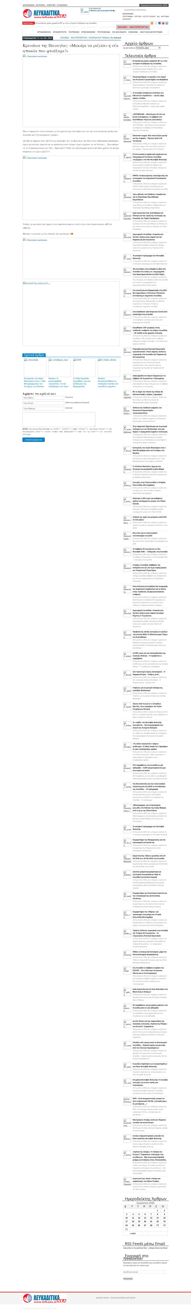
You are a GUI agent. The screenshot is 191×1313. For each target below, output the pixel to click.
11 (133, 1218)
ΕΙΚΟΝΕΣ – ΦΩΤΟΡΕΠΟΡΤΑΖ (133, 27)
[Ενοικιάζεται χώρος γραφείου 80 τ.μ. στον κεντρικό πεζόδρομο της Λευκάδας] (127, 67)
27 (145, 1225)
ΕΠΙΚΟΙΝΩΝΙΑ (29, 5)
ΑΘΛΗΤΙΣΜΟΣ (107, 27)
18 (133, 1221)
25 (133, 1225)
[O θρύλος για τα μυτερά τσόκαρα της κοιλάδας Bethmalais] (127, 694)
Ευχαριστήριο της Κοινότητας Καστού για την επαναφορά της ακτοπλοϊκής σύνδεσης (150, 896)
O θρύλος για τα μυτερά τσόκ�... (102, 11)
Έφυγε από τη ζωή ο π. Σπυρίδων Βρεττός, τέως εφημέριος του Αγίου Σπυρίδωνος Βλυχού (147, 706)
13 (145, 1218)
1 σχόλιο (150, 714)
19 (139, 1221)
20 (145, 1221)
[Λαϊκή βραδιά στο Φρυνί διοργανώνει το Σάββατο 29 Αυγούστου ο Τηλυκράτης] (127, 382)
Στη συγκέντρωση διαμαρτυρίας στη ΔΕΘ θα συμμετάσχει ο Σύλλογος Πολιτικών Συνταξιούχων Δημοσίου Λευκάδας (150, 293)
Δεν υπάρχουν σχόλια (150, 69)
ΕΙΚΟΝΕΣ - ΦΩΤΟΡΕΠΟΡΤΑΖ (73, 38)
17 (126, 1221)
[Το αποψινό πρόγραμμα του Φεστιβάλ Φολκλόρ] (127, 262)
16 (164, 1218)
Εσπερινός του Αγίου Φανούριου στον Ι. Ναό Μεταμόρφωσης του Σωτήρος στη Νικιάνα (149, 450)
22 (158, 1221)
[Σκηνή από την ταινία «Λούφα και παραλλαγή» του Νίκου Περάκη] (127, 1185)
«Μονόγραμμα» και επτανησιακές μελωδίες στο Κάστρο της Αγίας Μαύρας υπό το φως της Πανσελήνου (149, 808)
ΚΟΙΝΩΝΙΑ (133, 32)
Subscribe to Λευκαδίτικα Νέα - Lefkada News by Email (145, 1248)
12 (139, 1218)
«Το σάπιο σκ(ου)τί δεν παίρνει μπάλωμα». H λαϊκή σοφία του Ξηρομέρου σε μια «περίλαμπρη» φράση (150, 746)
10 (126, 1218)
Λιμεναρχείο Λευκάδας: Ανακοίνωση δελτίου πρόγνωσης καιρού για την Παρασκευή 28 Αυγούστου (148, 237)
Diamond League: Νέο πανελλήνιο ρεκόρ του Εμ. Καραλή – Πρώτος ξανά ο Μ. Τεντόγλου (150, 138)
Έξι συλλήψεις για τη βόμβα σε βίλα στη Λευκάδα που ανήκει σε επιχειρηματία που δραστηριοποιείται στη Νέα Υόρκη (149, 271)
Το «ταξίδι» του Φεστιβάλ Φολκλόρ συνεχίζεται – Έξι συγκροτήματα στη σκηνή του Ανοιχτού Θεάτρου (148, 725)
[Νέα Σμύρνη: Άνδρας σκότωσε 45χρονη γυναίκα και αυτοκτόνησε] (127, 1126)
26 (139, 1225)
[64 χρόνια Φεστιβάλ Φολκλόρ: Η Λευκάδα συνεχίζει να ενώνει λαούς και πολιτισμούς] (127, 1086)
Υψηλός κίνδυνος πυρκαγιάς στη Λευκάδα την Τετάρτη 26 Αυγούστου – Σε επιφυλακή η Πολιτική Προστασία (150, 933)
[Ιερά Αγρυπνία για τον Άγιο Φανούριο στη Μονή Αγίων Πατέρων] (127, 995)
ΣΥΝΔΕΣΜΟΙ (62, 5)
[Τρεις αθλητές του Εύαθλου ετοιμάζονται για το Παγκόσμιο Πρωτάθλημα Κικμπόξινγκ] (127, 200)
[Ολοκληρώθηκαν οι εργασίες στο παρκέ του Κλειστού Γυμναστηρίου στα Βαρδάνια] (127, 83)
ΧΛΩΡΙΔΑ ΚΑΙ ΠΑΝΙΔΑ (99, 38)
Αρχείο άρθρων (129, 48)
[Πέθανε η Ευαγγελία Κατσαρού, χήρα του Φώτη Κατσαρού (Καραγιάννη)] (127, 958)
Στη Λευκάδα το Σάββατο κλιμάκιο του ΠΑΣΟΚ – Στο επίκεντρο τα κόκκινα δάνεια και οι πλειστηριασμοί (148, 970)
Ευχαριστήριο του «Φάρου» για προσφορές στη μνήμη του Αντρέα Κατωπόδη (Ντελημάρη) (147, 914)
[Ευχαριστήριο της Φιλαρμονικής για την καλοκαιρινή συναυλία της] (127, 846)
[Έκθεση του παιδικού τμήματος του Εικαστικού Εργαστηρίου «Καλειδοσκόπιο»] (127, 414)
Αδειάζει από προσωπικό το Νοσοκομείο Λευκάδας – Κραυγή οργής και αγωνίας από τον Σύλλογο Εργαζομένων (150, 1045)
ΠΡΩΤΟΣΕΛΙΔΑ (103, 32)
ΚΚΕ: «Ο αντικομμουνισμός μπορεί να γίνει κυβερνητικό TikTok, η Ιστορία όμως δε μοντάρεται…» (150, 1101)
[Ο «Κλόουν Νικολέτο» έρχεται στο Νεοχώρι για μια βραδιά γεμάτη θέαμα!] (127, 472)
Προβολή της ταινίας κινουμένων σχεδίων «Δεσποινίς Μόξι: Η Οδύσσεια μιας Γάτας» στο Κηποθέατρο (150, 634)
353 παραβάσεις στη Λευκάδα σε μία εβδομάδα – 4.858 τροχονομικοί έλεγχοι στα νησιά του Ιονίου (149, 768)
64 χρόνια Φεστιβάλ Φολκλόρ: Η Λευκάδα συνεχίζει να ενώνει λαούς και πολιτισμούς (150, 1082)
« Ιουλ (132, 1233)
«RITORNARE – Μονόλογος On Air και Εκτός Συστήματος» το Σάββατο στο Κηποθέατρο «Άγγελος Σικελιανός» (149, 117)
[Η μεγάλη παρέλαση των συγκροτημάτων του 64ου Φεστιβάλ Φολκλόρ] (127, 1070)
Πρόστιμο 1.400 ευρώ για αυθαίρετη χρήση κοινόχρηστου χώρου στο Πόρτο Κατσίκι (149, 501)
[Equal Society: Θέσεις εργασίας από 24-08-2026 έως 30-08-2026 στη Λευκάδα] (127, 862)
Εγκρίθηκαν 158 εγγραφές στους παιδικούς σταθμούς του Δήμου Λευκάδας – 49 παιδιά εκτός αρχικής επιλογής (150, 330)
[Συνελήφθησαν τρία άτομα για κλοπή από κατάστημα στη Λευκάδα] (127, 318)
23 (164, 1221)
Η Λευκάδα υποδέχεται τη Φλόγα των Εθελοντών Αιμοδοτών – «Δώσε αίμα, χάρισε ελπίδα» (148, 95)
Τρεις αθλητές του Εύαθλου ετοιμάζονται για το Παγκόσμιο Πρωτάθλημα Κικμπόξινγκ (149, 197)
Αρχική (32, 32)
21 (151, 1221)
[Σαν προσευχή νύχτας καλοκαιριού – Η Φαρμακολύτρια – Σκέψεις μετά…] (127, 678)
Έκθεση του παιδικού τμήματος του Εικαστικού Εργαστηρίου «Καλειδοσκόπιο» (147, 410)
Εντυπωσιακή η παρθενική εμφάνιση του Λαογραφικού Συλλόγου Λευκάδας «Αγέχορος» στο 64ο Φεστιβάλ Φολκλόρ (150, 157)
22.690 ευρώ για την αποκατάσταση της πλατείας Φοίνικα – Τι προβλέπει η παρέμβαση (149, 656)
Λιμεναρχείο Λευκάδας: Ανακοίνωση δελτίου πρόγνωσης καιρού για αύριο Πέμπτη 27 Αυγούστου (148, 613)
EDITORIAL (40, 5)
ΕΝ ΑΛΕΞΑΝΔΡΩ (119, 32)
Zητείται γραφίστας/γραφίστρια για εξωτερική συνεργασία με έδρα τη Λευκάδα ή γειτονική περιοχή (147, 874)
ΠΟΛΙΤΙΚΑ (157, 27)
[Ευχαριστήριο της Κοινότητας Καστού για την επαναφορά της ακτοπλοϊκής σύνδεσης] (127, 899)
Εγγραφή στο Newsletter (135, 1257)
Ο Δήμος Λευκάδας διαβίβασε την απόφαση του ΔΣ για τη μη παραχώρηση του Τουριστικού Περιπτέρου (149, 567)
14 (151, 1218)
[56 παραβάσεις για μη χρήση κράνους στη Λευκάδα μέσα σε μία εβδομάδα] (127, 1011)
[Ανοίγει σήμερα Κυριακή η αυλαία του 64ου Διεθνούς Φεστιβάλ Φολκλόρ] (127, 1142)
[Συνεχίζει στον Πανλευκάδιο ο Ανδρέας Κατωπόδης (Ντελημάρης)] (127, 488)
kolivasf (117, 38)
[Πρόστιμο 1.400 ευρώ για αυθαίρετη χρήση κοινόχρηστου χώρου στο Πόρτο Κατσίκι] (127, 504)
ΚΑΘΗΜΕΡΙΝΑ (89, 27)
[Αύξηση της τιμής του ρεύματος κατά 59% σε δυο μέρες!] (127, 523)
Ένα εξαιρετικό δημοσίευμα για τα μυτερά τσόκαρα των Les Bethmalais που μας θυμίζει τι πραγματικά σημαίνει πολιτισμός (150, 429)
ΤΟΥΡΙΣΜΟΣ (73, 32)
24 (126, 1225)
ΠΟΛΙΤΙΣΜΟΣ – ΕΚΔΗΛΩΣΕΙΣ (62, 27)
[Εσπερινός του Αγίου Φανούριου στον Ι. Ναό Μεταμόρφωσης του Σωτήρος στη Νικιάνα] (127, 454)
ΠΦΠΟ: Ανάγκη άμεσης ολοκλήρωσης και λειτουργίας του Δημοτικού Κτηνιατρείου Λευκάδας (150, 178)
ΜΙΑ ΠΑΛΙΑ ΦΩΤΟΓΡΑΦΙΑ (151, 32)
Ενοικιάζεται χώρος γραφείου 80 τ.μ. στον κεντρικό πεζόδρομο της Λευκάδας (66, 23)
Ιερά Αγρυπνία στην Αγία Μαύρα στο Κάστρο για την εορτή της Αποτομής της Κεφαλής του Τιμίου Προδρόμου (149, 215)
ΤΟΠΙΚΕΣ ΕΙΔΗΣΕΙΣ (34, 27)
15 (158, 1218)
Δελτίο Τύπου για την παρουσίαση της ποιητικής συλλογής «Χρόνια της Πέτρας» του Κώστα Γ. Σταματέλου (150, 1024)
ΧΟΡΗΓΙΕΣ (51, 5)
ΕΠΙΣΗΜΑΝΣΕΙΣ (95, 8)
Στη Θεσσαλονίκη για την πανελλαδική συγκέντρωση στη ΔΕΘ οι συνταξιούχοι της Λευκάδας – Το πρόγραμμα (149, 786)
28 (151, 1225)
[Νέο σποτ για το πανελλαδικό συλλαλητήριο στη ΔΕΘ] (127, 539)
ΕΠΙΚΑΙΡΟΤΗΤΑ (59, 32)
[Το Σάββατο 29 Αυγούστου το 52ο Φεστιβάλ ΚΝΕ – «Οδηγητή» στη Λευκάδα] (127, 555)
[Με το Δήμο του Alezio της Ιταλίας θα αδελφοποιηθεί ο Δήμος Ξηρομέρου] (127, 398)
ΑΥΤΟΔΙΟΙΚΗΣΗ (44, 32)
